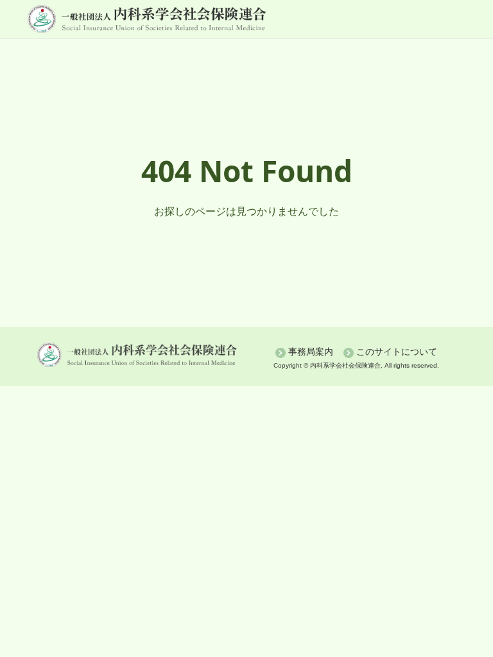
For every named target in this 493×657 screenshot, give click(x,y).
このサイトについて (396, 351)
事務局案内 (310, 351)
